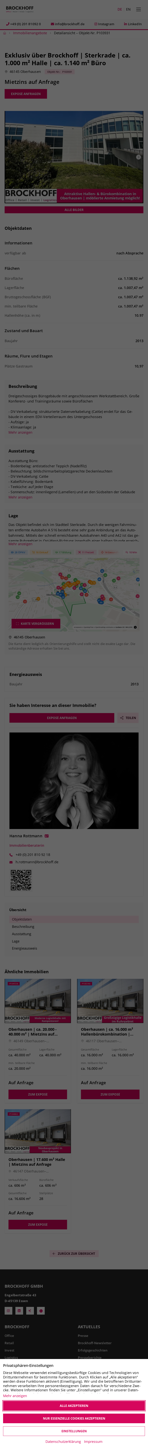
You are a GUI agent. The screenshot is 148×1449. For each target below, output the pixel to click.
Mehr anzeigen (15, 1395)
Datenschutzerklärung (63, 1441)
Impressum (93, 1441)
